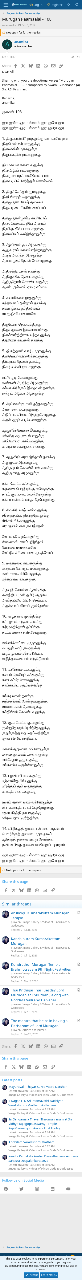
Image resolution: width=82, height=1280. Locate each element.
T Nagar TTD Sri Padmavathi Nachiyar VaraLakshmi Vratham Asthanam (35, 1103)
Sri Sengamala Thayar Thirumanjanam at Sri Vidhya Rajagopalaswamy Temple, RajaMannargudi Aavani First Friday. (40, 1123)
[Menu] (6, 5)
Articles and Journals (34, 1030)
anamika (10, 25)
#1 (78, 57)
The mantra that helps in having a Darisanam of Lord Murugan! (39, 1023)
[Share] (72, 57)
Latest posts (12, 1079)
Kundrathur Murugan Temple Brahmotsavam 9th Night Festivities (41, 967)
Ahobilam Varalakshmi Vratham (31, 1142)
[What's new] (69, 5)
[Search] (77, 5)
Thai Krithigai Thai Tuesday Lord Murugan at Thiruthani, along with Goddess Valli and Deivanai (40, 995)
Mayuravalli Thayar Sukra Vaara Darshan (37, 1086)
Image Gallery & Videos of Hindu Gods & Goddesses (40, 923)
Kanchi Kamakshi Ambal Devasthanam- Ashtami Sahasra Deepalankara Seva (43, 1158)
